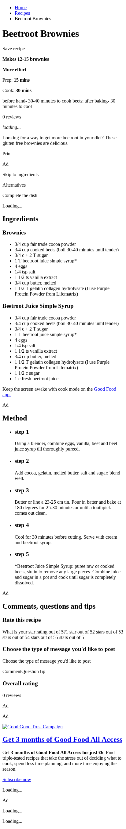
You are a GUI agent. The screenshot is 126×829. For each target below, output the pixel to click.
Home (21, 7)
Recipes (22, 13)
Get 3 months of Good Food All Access (62, 739)
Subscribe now (16, 779)
